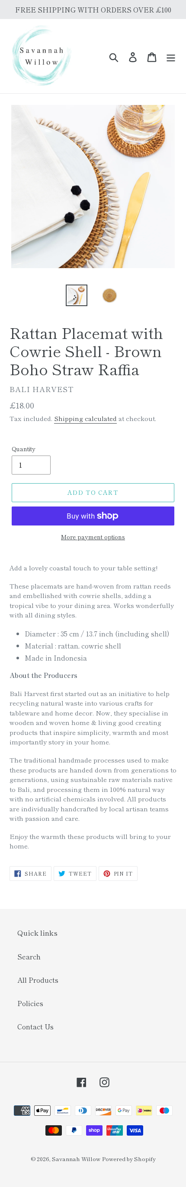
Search (29, 956)
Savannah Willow (76, 1159)
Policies (30, 1003)
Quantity (23, 448)
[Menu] (170, 56)
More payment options (93, 536)
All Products (37, 980)
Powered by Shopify (129, 1159)
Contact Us (35, 1026)
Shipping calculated (85, 418)
